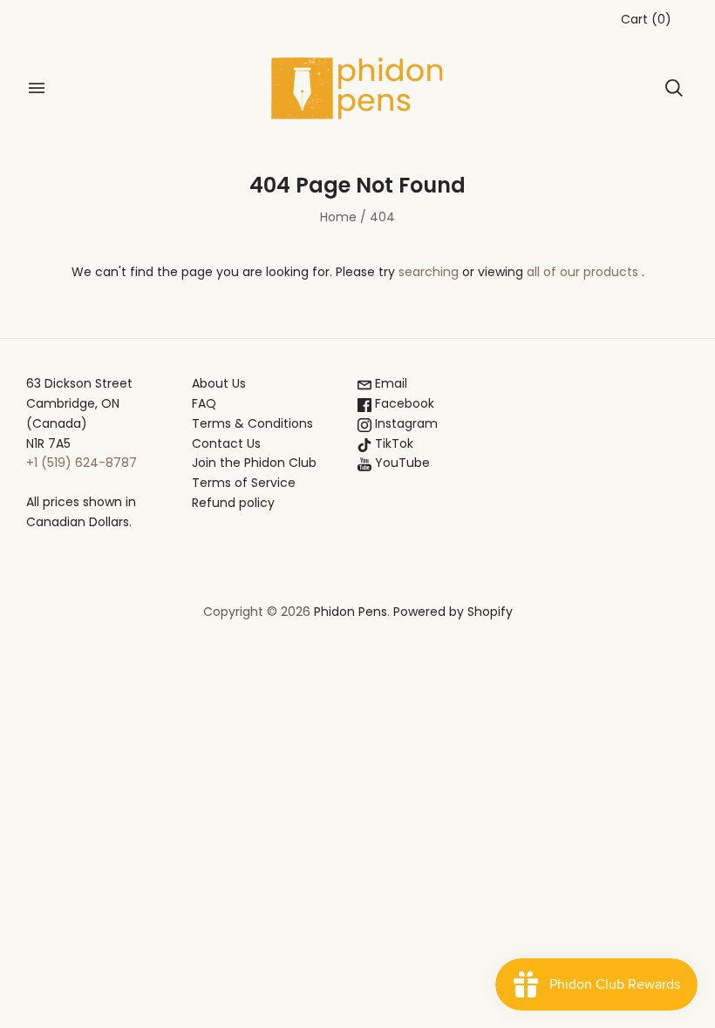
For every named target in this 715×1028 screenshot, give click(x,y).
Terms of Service (244, 482)
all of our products (582, 272)
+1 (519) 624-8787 (81, 462)
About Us (219, 383)
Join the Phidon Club (254, 462)
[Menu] (36, 88)
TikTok (392, 443)
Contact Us (226, 443)
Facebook (402, 403)
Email (389, 383)
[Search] (674, 88)
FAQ (204, 403)
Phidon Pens (350, 611)
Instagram (404, 423)
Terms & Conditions (252, 423)
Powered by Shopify (453, 611)
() (646, 19)
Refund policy (233, 502)
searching (428, 272)
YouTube (400, 462)
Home (338, 217)
